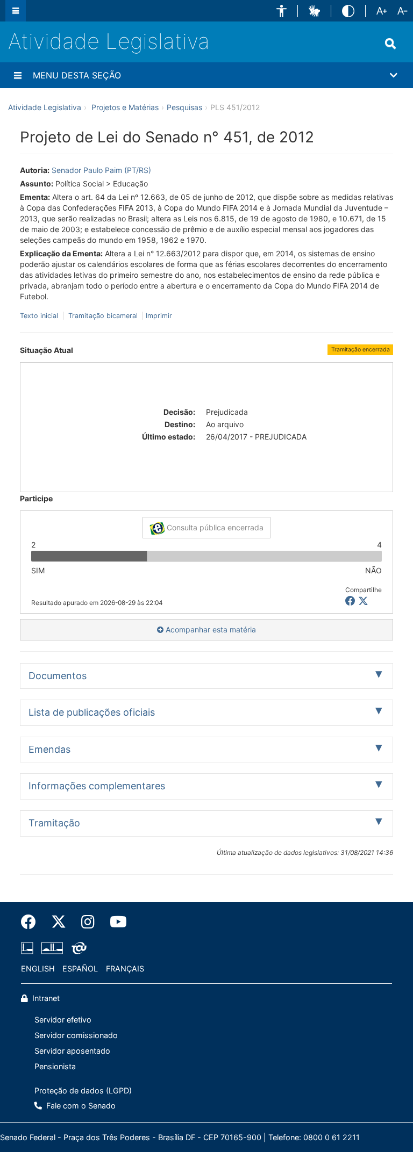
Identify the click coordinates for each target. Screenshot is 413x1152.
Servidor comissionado (76, 1035)
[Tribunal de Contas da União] (77, 948)
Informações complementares (97, 785)
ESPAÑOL (80, 968)
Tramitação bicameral (103, 316)
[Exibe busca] (390, 43)
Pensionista (55, 1066)
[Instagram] (88, 922)
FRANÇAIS (125, 968)
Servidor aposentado (72, 1050)
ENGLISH (38, 968)
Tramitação (54, 823)
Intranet (45, 998)
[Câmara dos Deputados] (29, 948)
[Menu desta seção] (18, 75)
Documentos (58, 675)
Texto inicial (40, 316)
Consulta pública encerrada (214, 527)
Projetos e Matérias (125, 107)
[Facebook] (32, 922)
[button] (281, 11)
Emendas (49, 749)
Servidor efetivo (62, 1019)
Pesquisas (184, 107)
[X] (363, 601)
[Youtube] (114, 922)
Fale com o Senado (80, 1105)
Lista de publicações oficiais (92, 712)
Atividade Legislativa (109, 41)
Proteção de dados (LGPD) (83, 1090)
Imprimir (159, 316)
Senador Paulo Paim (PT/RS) (101, 170)
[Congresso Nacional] (52, 948)
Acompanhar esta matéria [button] (209, 629)
